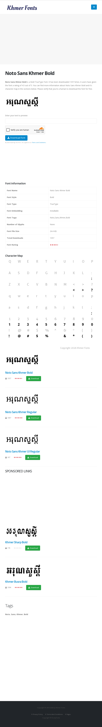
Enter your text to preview (16, 115)
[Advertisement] (51, 39)
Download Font (17, 137)
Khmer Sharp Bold (16, 542)
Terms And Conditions (55, 714)
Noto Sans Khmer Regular (21, 412)
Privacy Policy (38, 714)
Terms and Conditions (39, 142)
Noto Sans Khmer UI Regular (22, 451)
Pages (69, 714)
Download (34, 378)
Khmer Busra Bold (16, 581)
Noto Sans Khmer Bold (19, 372)
